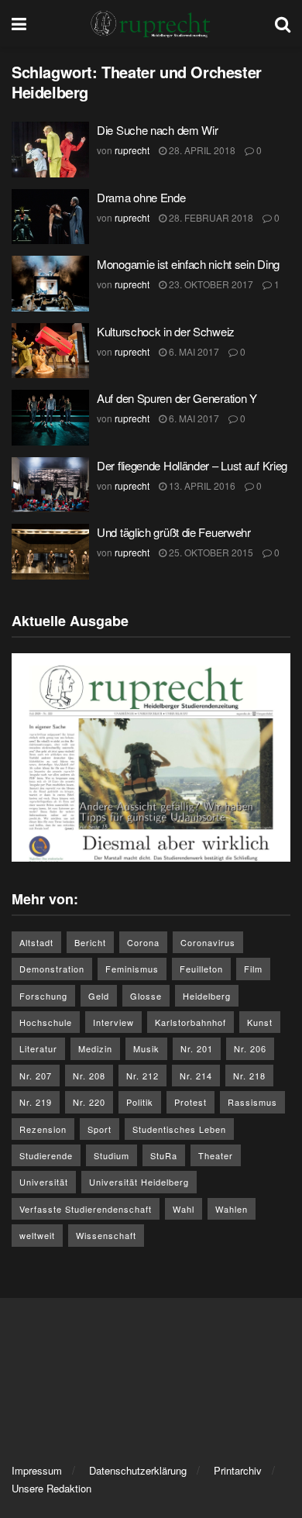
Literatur (38, 1048)
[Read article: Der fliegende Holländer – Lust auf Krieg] (50, 485)
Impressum (37, 1470)
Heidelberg (207, 996)
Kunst (260, 1022)
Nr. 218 (249, 1075)
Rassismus (252, 1102)
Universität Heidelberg (139, 1182)
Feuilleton (201, 968)
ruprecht (132, 150)
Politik (139, 1102)
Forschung (43, 996)
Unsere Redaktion (51, 1488)
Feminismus (132, 968)
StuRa (163, 1155)
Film (253, 968)
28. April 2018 (200, 150)
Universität (43, 1182)
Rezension (43, 1129)
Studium (111, 1155)
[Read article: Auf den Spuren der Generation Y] (50, 418)
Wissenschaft (106, 1235)
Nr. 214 (196, 1075)
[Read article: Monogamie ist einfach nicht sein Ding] (50, 284)
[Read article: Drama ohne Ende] (50, 217)
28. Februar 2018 (209, 217)
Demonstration (51, 968)
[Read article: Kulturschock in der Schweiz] (50, 351)
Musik (146, 1048)
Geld (98, 996)
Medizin (95, 1048)
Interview (113, 1022)
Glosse (146, 996)
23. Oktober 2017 (209, 284)
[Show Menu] (19, 23)
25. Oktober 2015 (209, 552)
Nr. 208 (89, 1075)
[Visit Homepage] (151, 23)
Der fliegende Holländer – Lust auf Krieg (192, 465)
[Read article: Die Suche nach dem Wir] (50, 149)
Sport (100, 1129)
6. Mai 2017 (192, 351)
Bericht (90, 942)
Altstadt (36, 942)
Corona (143, 942)
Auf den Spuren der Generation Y (177, 398)
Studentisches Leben (179, 1129)
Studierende (46, 1155)
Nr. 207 (35, 1075)
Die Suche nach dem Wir (157, 130)
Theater (215, 1155)
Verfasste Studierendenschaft (85, 1209)
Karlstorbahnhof (190, 1022)
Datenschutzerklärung (138, 1470)
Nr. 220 (89, 1102)
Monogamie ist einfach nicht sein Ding (188, 264)
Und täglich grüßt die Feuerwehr (174, 532)
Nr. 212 (142, 1075)
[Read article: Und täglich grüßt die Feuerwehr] (50, 552)
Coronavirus (207, 942)
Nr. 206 (250, 1048)
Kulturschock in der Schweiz (166, 331)
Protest (190, 1102)
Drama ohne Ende (141, 197)
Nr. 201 (196, 1048)
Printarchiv (238, 1470)
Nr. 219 (35, 1102)
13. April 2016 (200, 485)
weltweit (37, 1235)
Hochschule (45, 1022)
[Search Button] (282, 23)
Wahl (183, 1209)
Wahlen (231, 1209)
